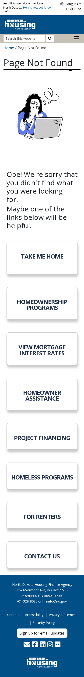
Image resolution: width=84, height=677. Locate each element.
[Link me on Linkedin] (43, 644)
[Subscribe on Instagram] (50, 644)
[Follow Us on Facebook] (35, 644)
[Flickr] (57, 644)
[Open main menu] (76, 38)
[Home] (20, 24)
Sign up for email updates (42, 633)
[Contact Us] (27, 644)
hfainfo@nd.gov (54, 601)
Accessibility (34, 614)
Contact (13, 614)
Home (9, 47)
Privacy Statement (63, 614)
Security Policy (44, 622)
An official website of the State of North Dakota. (27, 5)
